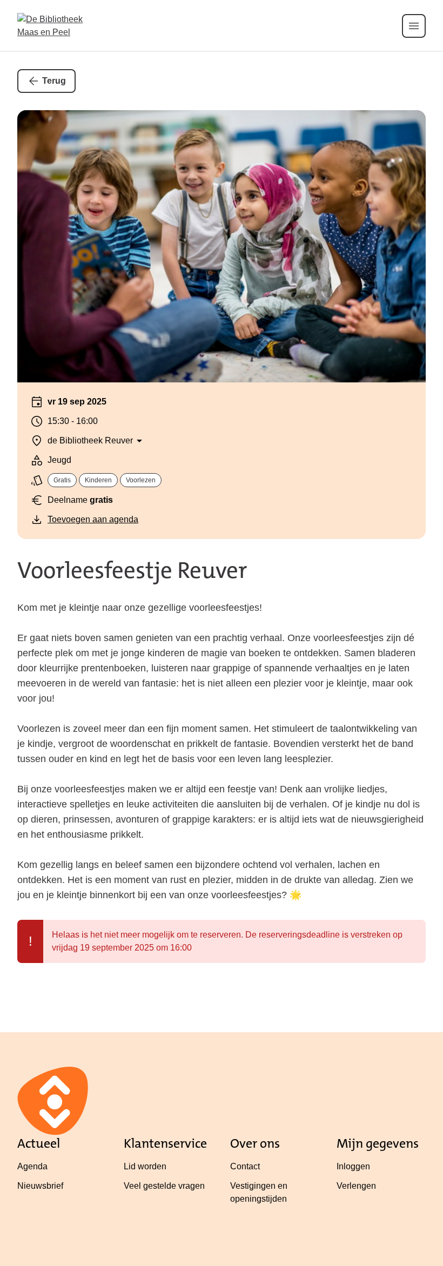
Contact (245, 1166)
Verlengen (356, 1185)
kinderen (98, 480)
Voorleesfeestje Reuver (132, 570)
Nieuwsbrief (40, 1185)
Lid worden (145, 1166)
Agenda (32, 1166)
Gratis (62, 480)
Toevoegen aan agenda (93, 519)
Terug (54, 80)
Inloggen (353, 1166)
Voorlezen (141, 480)
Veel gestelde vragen (164, 1185)
